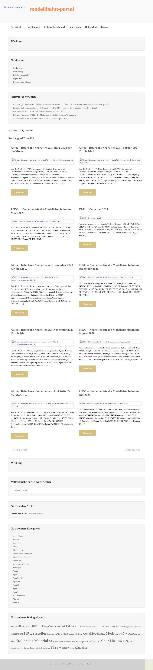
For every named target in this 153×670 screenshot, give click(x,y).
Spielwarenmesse (70, 641)
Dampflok (47, 626)
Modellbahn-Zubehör (22, 557)
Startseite (13, 130)
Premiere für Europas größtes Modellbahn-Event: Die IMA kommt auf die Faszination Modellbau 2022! (55, 108)
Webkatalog (34, 27)
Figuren (115, 626)
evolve (52, 664)
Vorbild (16, 603)
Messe (15, 547)
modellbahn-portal (52, 9)
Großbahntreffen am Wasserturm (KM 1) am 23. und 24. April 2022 (40, 118)
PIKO (13, 641)
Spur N (16, 585)
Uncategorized (19, 596)
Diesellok (59, 626)
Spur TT (16, 588)
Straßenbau (25, 648)
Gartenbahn (18, 543)
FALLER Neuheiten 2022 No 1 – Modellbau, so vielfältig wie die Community (44, 115)
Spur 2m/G (17, 578)
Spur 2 (90, 641)
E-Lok (70, 626)
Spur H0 (16, 582)
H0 (26, 633)
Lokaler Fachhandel (54, 27)
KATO (57, 634)
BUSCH (37, 626)
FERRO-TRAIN (105, 627)
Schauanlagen (56, 641)
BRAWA (29, 627)
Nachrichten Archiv (19, 513)
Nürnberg (136, 634)
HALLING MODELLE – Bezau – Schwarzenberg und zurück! (38, 111)
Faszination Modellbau (91, 627)
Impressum (75, 27)
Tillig (47, 648)
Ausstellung (18, 536)
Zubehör (81, 647)
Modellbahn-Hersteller (22, 554)
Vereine (16, 599)
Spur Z (16, 592)
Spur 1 (15, 575)
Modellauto (18, 550)
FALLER (79, 626)
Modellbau (17, 561)
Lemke (64, 633)
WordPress (91, 664)
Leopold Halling (75, 634)
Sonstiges (17, 568)
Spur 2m (97, 641)
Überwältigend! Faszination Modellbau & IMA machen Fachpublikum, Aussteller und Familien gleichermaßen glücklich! (62, 104)
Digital (16, 540)
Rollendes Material (21, 564)
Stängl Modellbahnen (37, 648)
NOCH (129, 633)
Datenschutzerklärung (96, 27)
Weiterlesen (19, 192)
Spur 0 (15, 571)
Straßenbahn (16, 648)
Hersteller (38, 633)
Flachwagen (125, 626)
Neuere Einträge (21, 450)
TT (52, 647)
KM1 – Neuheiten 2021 (93, 209)
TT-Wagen (61, 647)
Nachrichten (17, 27)
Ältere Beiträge (132, 450)
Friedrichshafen (135, 627)
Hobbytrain (51, 634)
